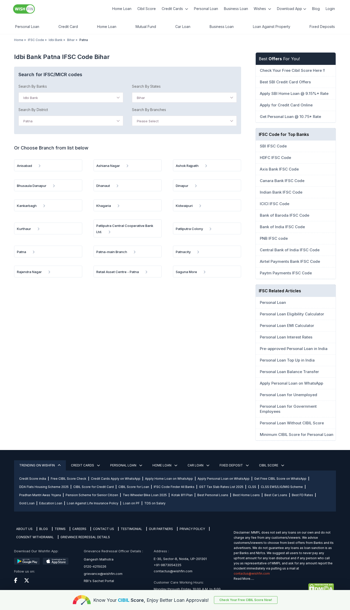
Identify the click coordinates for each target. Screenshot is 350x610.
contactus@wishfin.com (173, 571)
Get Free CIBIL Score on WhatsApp (280, 479)
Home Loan (121, 8)
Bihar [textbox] (141, 98)
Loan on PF (131, 503)
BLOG (43, 529)
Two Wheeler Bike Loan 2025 (145, 495)
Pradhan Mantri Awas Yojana (40, 495)
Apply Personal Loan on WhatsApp (224, 479)
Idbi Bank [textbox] (30, 98)
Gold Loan (27, 503)
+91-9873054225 (167, 565)
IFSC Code (36, 40)
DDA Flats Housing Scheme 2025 (44, 487)
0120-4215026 (95, 566)
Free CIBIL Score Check (68, 479)
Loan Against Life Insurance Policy (92, 503)
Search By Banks (32, 86)
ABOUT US (24, 529)
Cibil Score (146, 8)
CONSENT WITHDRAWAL (35, 537)
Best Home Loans (246, 495)
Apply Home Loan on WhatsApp (169, 479)
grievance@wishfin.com (103, 574)
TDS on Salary (155, 503)
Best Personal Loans (212, 495)
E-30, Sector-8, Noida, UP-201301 (180, 559)
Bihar (71, 40)
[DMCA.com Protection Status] (284, 588)
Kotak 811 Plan (182, 495)
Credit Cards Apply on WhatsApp (115, 479)
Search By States (146, 86)
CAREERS (79, 529)
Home (18, 40)
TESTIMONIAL (131, 529)
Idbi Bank (56, 40)
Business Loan (236, 8)
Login (330, 8)
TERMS (60, 529)
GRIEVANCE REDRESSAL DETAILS (85, 537)
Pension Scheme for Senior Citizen (92, 495)
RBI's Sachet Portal (99, 581)
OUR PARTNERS (161, 529)
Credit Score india (32, 479)
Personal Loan (206, 8)
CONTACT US (103, 529)
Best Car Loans (275, 495)
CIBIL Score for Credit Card (93, 487)
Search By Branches (149, 109)
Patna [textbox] (28, 121)
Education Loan (50, 503)
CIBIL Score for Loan (133, 487)
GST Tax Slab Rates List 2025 (221, 487)
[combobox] (70, 97)
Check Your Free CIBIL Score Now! (245, 600)
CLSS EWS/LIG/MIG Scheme (282, 487)
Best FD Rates (302, 495)
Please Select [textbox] (148, 121)
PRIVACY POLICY (192, 529)
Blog (316, 8)
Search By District (33, 109)
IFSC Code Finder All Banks (174, 487)
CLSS (252, 487)
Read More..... (244, 579)
